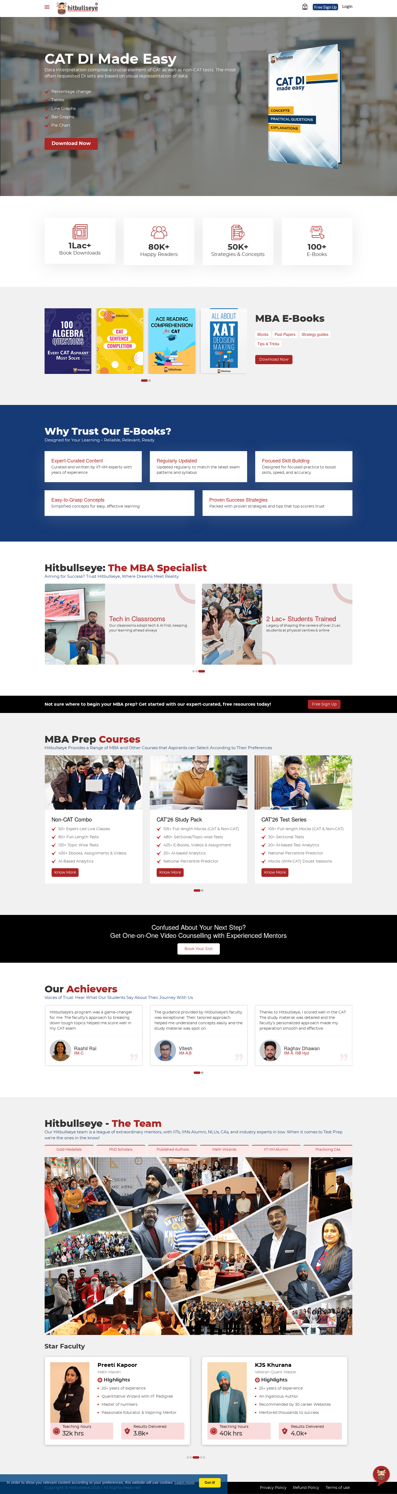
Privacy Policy (273, 1488)
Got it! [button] (210, 1483)
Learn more (184, 1482)
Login (347, 6)
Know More (65, 872)
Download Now (71, 143)
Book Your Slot (198, 949)
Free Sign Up (325, 7)
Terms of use (338, 1488)
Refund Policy (306, 1488)
